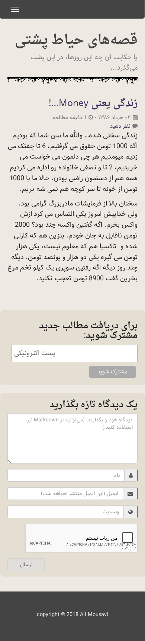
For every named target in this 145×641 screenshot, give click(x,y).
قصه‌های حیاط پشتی (76, 40)
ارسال (26, 564)
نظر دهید (120, 126)
